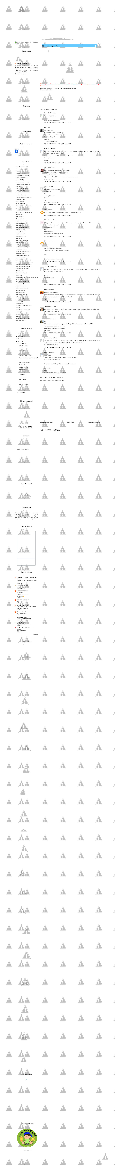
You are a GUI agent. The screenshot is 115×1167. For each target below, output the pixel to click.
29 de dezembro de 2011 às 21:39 (57, 333)
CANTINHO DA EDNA (22, 591)
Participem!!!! (52, 46)
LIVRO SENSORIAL (21, 624)
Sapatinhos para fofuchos (22, 309)
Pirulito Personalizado (21, 288)
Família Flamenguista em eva (23, 212)
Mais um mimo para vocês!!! (26, 355)
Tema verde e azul (20, 320)
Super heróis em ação (21, 630)
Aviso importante (20, 169)
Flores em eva (19, 218)
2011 (19, 341)
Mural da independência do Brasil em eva (26, 277)
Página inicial (70, 422)
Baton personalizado (21, 173)
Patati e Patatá (19, 283)
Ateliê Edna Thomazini (22, 594)
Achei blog (21, 348)
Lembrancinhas (19, 257)
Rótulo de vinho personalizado (23, 305)
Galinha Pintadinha (20, 244)
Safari (17, 307)
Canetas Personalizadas (21, 188)
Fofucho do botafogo (21, 240)
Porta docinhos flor (20, 294)
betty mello (47, 289)
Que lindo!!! (22, 364)
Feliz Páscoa (19, 214)
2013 (19, 336)
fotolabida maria (49, 337)
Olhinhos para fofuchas (21, 281)
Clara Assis (47, 352)
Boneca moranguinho (21, 177)
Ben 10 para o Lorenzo (21, 613)
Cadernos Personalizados (22, 182)
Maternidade (19, 270)
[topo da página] (106, 1157)
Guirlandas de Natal (20, 249)
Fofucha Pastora (19, 231)
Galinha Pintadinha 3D (21, 247)
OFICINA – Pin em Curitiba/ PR (24, 618)
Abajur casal (22, 374)
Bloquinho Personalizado (22, 175)
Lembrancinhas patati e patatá (23, 266)
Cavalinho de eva (20, 195)
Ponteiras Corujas (20, 292)
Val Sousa (17, 149)
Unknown (47, 209)
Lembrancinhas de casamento (23, 260)
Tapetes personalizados (21, 318)
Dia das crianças (20, 203)
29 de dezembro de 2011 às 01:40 (57, 205)
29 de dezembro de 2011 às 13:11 (57, 215)
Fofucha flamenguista (21, 221)
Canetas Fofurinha (23, 367)
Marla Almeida (48, 220)
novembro (21, 390)
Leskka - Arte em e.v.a (22, 585)
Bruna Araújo (48, 113)
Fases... (18, 601)
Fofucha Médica (20, 229)
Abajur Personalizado (21, 166)
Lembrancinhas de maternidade (23, 262)
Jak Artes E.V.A (48, 266)
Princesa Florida (23, 369)
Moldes (17, 275)
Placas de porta (19, 290)
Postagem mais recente (46, 422)
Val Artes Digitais (50, 429)
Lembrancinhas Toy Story (22, 268)
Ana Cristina (47, 319)
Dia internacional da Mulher (22, 205)
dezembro (21, 343)
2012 (19, 338)
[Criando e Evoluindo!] (27, 1137)
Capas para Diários (20, 190)
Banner (17, 171)
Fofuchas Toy (19, 238)
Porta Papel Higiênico (21, 296)
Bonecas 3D (19, 179)
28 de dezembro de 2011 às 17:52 (57, 144)
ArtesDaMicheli (48, 306)
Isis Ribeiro (47, 167)
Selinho (21, 372)
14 (96, 46)
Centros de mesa (20, 199)
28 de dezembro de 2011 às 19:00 (57, 162)
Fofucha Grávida (20, 223)
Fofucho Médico (20, 242)
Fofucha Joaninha (20, 225)
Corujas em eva (19, 201)
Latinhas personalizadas (21, 255)
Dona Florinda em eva (21, 210)
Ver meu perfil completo (20, 74)
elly (45, 127)
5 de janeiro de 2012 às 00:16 (56, 373)
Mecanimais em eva (20, 273)
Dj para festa (19, 208)
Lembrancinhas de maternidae (23, 264)
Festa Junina (19, 216)
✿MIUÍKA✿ (48, 148)
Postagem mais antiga (94, 422)
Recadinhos (18, 303)
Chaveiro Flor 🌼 (20, 596)
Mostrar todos (35, 634)
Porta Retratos (19, 299)
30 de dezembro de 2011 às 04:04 (57, 347)
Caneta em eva (19, 186)
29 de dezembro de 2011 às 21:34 (57, 314)
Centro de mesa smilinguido (22, 197)
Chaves (20, 353)
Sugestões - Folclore (21, 587)
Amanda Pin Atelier (22, 617)
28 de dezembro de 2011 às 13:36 (57, 122)
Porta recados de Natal (24, 362)
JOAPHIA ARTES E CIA (23, 605)
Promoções (18, 301)
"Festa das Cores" (21, 612)
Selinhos (18, 312)
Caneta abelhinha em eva (22, 184)
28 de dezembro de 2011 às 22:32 (57, 181)
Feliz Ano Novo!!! (23, 345)
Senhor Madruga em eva (21, 314)
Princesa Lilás (22, 386)
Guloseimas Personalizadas (22, 251)
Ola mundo (47, 241)
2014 (19, 334)
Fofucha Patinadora (23, 384)
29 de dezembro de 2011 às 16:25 (57, 261)
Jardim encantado (20, 253)
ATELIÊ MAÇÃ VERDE (23, 600)
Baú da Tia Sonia (21, 622)
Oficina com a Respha (21, 279)
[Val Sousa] (16, 152)
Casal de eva (19, 192)
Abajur (20, 382)
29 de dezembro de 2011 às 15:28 (57, 236)
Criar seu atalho (18, 154)
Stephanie (47, 186)
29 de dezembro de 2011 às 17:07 (57, 285)
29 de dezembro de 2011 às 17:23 (57, 301)
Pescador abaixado (20, 286)
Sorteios (49, 89)
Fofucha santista (20, 234)
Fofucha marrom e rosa (21, 227)
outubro (21, 392)
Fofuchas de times (20, 236)
